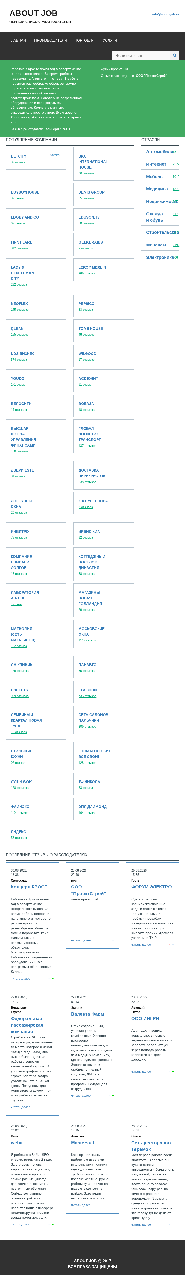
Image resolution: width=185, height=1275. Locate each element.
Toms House (104, 331)
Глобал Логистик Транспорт (104, 436)
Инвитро (36, 534)
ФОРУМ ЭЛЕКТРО (152, 908)
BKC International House (104, 164)
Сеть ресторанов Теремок (152, 1175)
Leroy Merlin (104, 270)
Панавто (104, 667)
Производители (50, 40)
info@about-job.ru (165, 14)
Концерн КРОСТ (47, 99)
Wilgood (104, 356)
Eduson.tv (104, 220)
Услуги (110, 40)
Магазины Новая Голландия (104, 600)
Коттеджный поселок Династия (104, 564)
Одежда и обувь (160, 217)
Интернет (160, 164)
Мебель (160, 177)
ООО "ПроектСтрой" (137, 72)
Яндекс (36, 834)
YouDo (36, 381)
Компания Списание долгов (36, 564)
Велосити (36, 406)
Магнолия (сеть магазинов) (36, 636)
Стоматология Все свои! (104, 756)
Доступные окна (36, 506)
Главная (17, 40)
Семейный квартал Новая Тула (36, 722)
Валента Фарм (92, 1046)
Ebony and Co (36, 220)
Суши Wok (36, 784)
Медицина (160, 189)
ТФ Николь (104, 784)
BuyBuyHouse (36, 194)
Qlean (36, 331)
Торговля (84, 40)
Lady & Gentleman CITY (36, 275)
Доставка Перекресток (104, 475)
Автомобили (160, 152)
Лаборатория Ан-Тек (36, 598)
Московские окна (104, 634)
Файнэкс (36, 809)
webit (32, 1175)
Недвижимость (160, 202)
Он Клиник (36, 667)
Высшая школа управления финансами (36, 439)
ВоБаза (104, 406)
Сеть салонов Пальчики (104, 720)
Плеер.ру (36, 692)
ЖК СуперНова (104, 503)
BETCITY (36, 158)
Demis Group (104, 194)
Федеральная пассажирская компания (32, 1052)
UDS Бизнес (36, 356)
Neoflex (36, 306)
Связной (104, 692)
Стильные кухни (36, 756)
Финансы (160, 245)
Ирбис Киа (104, 534)
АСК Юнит (104, 381)
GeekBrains (104, 244)
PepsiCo (104, 306)
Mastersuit (92, 1165)
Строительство (160, 233)
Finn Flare (36, 244)
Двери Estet (36, 472)
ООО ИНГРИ (152, 1034)
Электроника (160, 258)
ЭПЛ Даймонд (104, 809)
